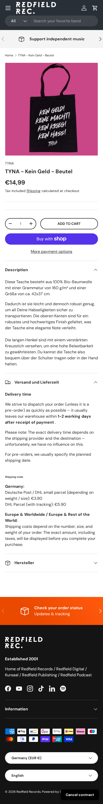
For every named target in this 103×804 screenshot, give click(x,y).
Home (9, 55)
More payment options (51, 251)
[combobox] (51, 21)
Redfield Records (28, 792)
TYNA (9, 163)
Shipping (33, 191)
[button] (95, 8)
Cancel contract (80, 794)
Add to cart (69, 223)
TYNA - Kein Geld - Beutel (36, 55)
